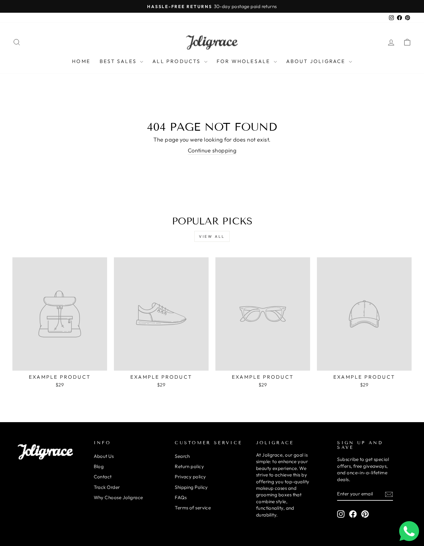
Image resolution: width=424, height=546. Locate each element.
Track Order (107, 487)
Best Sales (119, 61)
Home (81, 61)
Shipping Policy (191, 487)
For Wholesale (244, 61)
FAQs (181, 497)
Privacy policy (190, 477)
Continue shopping (212, 150)
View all (212, 236)
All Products (177, 61)
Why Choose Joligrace (118, 497)
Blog (99, 466)
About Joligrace (316, 61)
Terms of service (193, 508)
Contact (103, 477)
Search (182, 456)
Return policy (189, 466)
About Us (104, 456)
